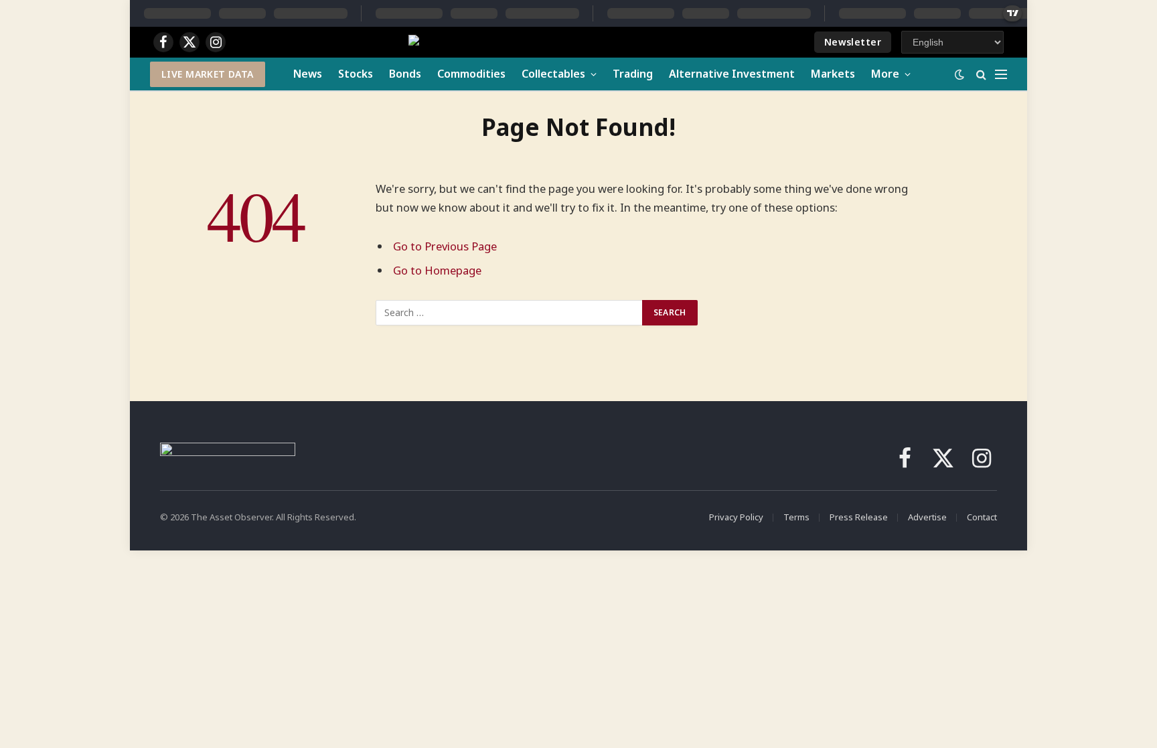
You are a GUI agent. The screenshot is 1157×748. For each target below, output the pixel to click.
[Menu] (1001, 74)
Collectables (553, 73)
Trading (633, 73)
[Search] (981, 74)
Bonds (405, 73)
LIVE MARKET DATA (207, 74)
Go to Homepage (437, 270)
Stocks (355, 73)
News (307, 73)
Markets (833, 73)
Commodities (471, 73)
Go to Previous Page (445, 246)
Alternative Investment (732, 73)
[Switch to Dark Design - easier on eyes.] (959, 74)
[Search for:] (509, 312)
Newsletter (852, 41)
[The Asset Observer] (524, 42)
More (885, 73)
